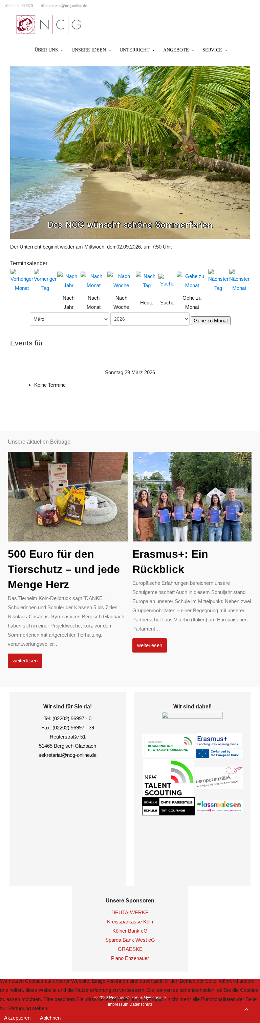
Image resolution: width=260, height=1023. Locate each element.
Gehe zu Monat (211, 320)
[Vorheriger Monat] (21, 280)
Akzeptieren (17, 1018)
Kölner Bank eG (130, 931)
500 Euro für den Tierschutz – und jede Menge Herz (64, 569)
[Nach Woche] (121, 280)
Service (212, 49)
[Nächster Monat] (239, 280)
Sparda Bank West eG (130, 940)
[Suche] (167, 280)
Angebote (176, 49)
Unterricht (135, 49)
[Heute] (146, 280)
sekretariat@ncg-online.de (64, 5)
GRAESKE (130, 949)
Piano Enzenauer (130, 958)
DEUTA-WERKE (130, 912)
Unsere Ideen (88, 49)
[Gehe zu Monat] (192, 280)
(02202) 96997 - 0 (71, 718)
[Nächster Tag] (218, 280)
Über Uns (46, 49)
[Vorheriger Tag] (45, 280)
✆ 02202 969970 (19, 5)
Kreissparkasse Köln (130, 921)
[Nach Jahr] (68, 280)
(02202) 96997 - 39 (73, 727)
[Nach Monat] (94, 280)
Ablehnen (50, 1018)
